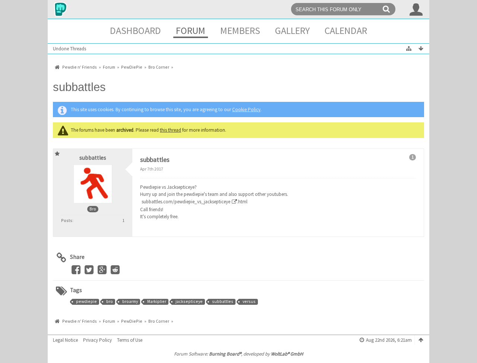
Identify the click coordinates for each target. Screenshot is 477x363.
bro (109, 301)
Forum (190, 30)
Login (416, 9)
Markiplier (156, 301)
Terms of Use (129, 340)
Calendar (346, 30)
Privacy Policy (97, 340)
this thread (170, 130)
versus (249, 301)
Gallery (292, 30)
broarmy (130, 301)
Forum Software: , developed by (238, 354)
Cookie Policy (246, 109)
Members (240, 30)
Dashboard (135, 30)
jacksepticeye (189, 301)
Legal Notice (65, 340)
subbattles (79, 87)
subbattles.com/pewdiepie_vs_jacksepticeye (186, 201)
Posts (66, 220)
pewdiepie (86, 301)
